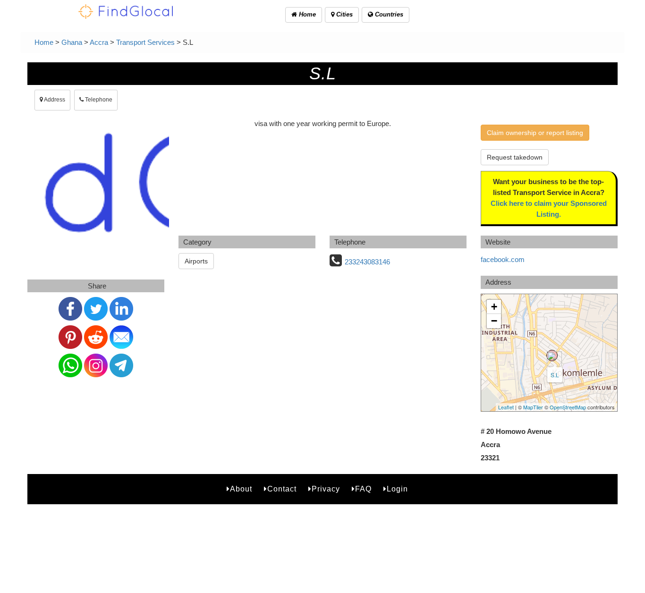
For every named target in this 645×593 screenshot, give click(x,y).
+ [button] (494, 307)
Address (54, 99)
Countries (388, 14)
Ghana (71, 42)
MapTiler (533, 407)
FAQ (363, 489)
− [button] (494, 321)
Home (306, 14)
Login (397, 489)
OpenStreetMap (568, 407)
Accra (99, 42)
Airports (196, 261)
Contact (282, 489)
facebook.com (503, 259)
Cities (343, 14)
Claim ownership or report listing (535, 132)
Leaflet (506, 407)
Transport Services (145, 42)
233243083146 (367, 262)
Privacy (326, 489)
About (241, 489)
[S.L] (552, 355)
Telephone (98, 99)
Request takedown (515, 157)
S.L (555, 375)
